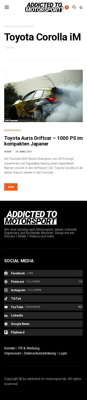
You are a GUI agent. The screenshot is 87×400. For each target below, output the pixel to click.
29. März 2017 (24, 152)
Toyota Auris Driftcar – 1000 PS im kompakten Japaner (43, 141)
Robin (8, 152)
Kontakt (9, 348)
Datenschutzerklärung (40, 353)
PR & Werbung (28, 348)
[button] (81, 7)
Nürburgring (12, 130)
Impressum (12, 353)
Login (63, 353)
